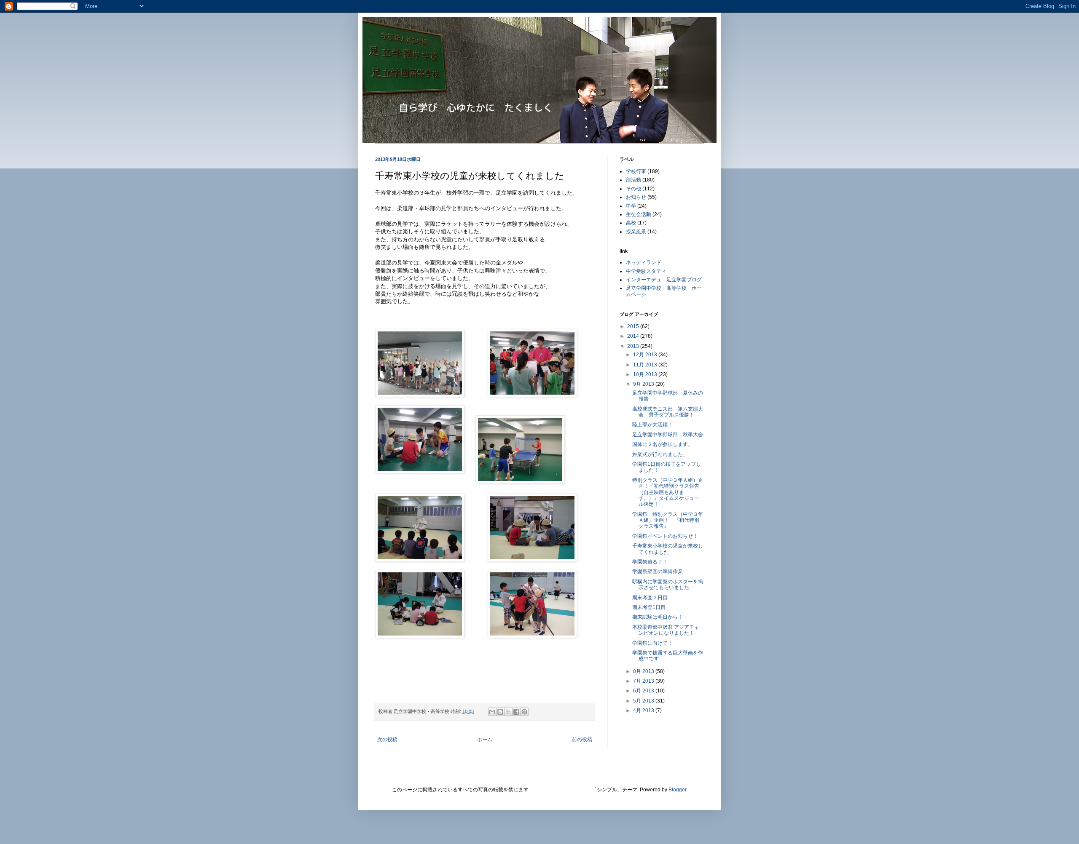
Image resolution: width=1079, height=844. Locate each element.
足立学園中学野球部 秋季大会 (667, 435)
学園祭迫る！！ (650, 562)
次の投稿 (387, 740)
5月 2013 (644, 701)
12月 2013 (645, 355)
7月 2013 (644, 681)
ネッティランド (643, 262)
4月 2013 (644, 710)
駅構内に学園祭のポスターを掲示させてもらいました (667, 584)
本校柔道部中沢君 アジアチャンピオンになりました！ (665, 630)
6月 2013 (644, 691)
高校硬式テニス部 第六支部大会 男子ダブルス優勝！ (667, 412)
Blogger (677, 790)
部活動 (633, 180)
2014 (633, 336)
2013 (633, 346)
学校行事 (636, 171)
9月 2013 (644, 384)
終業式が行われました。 (660, 454)
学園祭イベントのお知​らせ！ (665, 536)
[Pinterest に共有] (524, 712)
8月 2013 (644, 671)
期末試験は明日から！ (657, 617)
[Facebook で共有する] (516, 712)
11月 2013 (645, 365)
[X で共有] (508, 712)
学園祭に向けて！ (652, 643)
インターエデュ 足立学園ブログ (664, 280)
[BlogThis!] (500, 712)
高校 (631, 223)
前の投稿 (582, 740)
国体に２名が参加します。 (662, 444)
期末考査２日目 (650, 598)
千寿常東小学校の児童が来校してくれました (667, 549)
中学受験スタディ (646, 271)
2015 (633, 326)
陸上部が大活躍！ (652, 424)
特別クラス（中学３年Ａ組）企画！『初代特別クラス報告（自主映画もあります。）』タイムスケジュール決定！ (667, 492)
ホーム (484, 740)
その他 (633, 189)
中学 (631, 206)
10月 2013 (645, 374)
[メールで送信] (492, 712)
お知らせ (636, 197)
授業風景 (636, 232)
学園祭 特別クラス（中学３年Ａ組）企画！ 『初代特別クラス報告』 (667, 520)
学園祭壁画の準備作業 (657, 571)
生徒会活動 (638, 214)
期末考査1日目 (649, 607)
